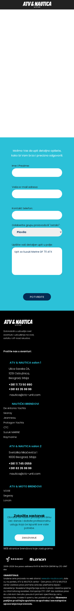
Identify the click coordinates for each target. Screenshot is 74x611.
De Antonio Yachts (14, 408)
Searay (7, 413)
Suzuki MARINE (11, 432)
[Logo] (37, 5)
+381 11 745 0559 (20, 464)
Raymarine (10, 437)
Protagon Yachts (13, 422)
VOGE (6, 491)
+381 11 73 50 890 (20, 385)
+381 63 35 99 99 (20, 389)
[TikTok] (28, 357)
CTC (5, 427)
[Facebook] (5, 357)
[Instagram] (12, 357)
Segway (8, 495)
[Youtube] (35, 357)
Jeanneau (9, 418)
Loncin (7, 500)
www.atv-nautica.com (52, 578)
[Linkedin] (20, 357)
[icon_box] (16, 374)
